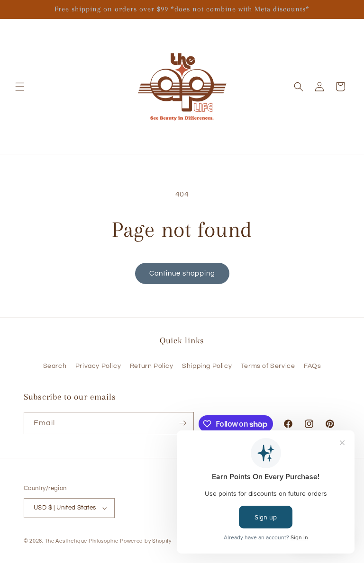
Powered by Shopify (146, 541)
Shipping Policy (207, 366)
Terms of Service (268, 366)
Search (55, 366)
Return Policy (151, 366)
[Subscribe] (183, 423)
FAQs (312, 366)
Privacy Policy (98, 366)
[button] (19, 86)
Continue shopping (182, 273)
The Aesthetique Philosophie (81, 541)
